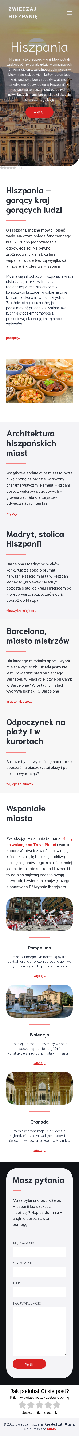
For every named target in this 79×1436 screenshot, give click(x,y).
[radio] (22, 1405)
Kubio (51, 1429)
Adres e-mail (22, 1263)
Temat (17, 1283)
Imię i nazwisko (24, 1243)
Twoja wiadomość (27, 1303)
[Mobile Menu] (69, 13)
